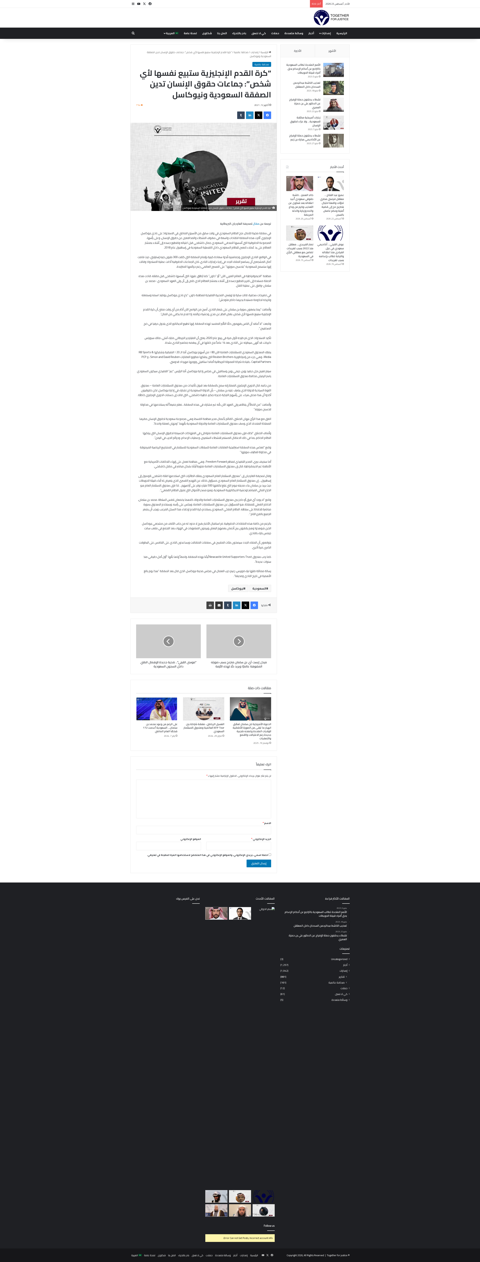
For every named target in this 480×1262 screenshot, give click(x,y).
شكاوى (207, 33)
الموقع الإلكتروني (190, 839)
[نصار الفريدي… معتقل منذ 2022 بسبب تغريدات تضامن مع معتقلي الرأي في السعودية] (299, 233)
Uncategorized (339, 959)
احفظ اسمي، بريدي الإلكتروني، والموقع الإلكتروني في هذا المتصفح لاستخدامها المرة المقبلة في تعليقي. (207, 855)
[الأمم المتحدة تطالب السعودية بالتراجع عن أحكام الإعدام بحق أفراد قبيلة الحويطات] (333, 70)
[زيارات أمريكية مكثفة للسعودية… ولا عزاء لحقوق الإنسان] (333, 123)
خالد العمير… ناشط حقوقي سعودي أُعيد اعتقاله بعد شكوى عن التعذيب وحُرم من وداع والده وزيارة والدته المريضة (300, 205)
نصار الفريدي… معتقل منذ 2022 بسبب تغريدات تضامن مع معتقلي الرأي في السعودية (299, 250)
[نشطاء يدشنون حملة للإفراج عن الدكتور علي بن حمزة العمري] (333, 105)
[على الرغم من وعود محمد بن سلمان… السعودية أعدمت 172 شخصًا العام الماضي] (156, 709)
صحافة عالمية (241, 52)
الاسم (267, 823)
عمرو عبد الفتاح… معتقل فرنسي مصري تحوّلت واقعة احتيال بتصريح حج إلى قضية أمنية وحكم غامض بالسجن (332, 205)
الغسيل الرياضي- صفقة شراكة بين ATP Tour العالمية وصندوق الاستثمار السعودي (204, 728)
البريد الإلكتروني (261, 839)
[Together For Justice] (331, 17)
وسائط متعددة (293, 33)
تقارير (342, 977)
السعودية (259, 588)
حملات (275, 33)
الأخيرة (297, 50)
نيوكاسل (237, 588)
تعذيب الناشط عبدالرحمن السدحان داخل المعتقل (306, 84)
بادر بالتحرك (239, 33)
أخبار (311, 33)
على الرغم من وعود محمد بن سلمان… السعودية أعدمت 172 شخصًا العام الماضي (160, 728)
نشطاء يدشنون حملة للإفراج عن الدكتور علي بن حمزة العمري (304, 103)
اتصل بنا (222, 33)
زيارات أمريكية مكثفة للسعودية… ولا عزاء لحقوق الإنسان (305, 121)
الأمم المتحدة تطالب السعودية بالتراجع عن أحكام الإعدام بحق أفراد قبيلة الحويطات (303, 68)
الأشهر (332, 50)
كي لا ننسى (258, 33)
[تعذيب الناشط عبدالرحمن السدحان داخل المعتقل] (333, 88)
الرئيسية (341, 33)
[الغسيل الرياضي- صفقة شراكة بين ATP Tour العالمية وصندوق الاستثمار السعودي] (203, 709)
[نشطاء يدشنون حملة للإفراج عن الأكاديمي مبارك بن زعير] (333, 141)
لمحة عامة (190, 33)
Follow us (269, 1225)
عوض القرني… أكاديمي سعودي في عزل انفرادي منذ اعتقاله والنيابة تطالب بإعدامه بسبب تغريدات (330, 252)
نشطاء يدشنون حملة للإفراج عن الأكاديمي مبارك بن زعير (304, 137)
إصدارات (326, 33)
